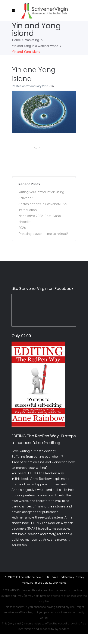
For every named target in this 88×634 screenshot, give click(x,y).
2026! (22, 228)
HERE (62, 582)
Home (16, 40)
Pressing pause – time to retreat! (43, 234)
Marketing (32, 40)
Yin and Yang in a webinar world (35, 46)
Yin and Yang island (34, 74)
